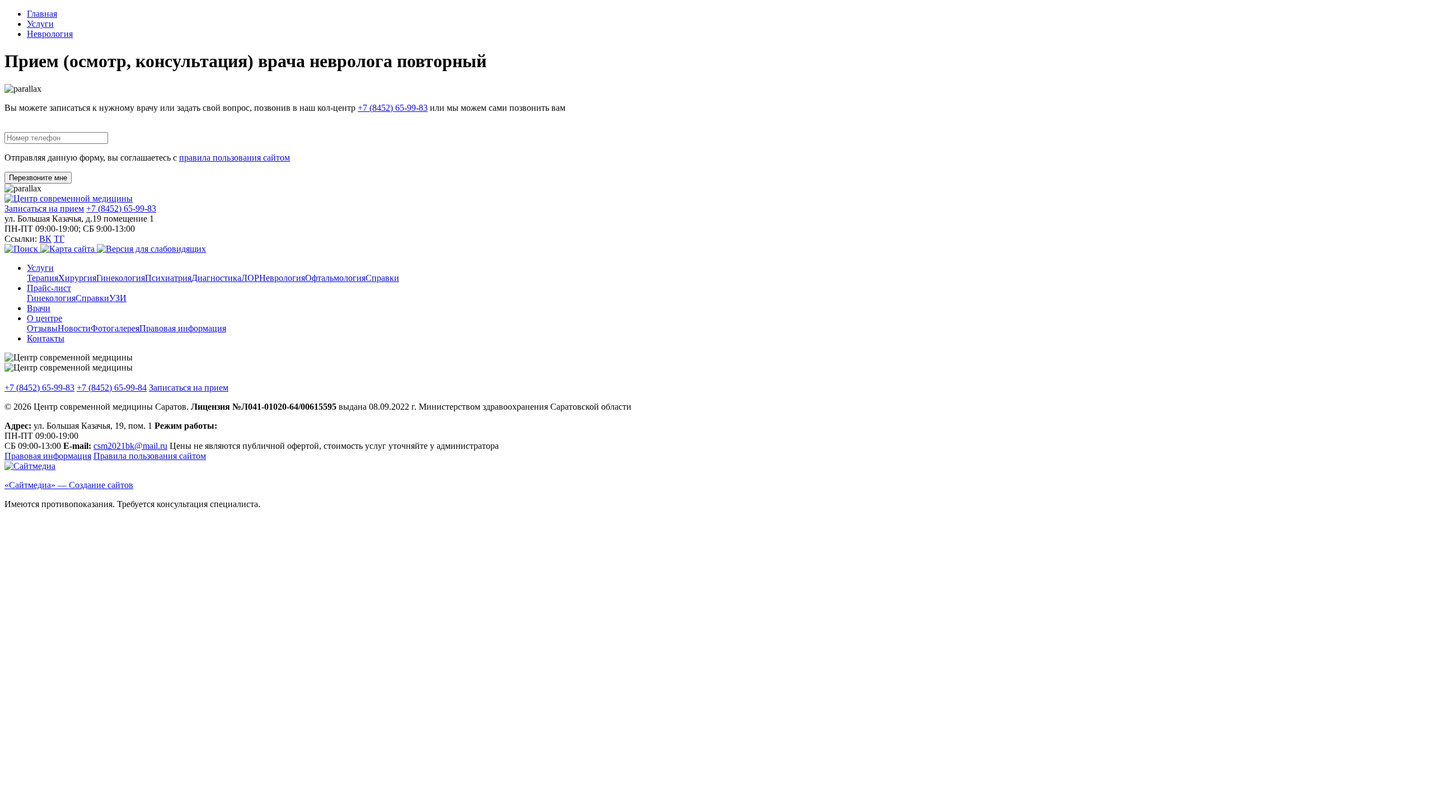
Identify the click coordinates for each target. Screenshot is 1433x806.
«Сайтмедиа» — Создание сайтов (68, 485)
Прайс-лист (49, 288)
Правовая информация (182, 328)
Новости (74, 328)
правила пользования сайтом (234, 157)
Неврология (50, 34)
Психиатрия (168, 278)
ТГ (59, 238)
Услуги (40, 24)
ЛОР (250, 278)
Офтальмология (335, 278)
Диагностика (216, 278)
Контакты (45, 338)
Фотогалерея (115, 328)
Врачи (38, 308)
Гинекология (120, 278)
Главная (42, 13)
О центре (44, 318)
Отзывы (42, 328)
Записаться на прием (44, 208)
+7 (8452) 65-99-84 (112, 387)
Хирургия (77, 278)
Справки (382, 278)
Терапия (42, 278)
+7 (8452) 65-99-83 (393, 108)
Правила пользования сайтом (149, 456)
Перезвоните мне (38, 178)
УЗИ (118, 298)
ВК (45, 238)
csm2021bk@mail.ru (130, 446)
